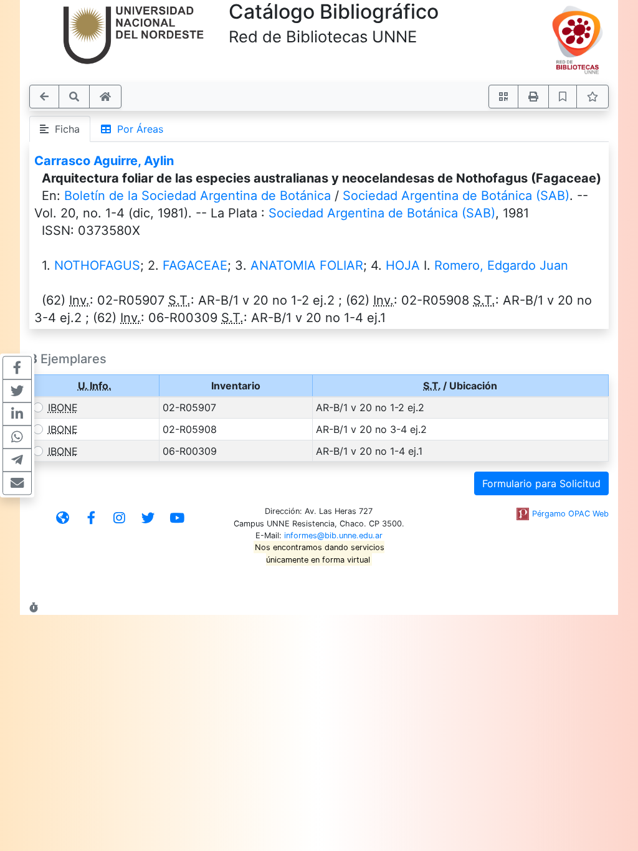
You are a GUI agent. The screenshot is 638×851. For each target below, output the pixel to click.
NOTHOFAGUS (97, 265)
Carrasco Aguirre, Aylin (104, 160)
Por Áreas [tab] (137, 129)
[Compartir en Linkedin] (17, 414)
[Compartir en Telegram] (17, 460)
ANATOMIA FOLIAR (306, 265)
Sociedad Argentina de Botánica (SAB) (456, 195)
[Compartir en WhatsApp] (17, 437)
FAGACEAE (195, 265)
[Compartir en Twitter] (17, 391)
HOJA (403, 265)
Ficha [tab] (64, 129)
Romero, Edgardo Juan (501, 265)
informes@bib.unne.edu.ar (333, 535)
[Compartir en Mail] (17, 483)
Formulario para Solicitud (541, 483)
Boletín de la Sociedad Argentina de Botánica (197, 195)
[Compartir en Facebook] (17, 368)
